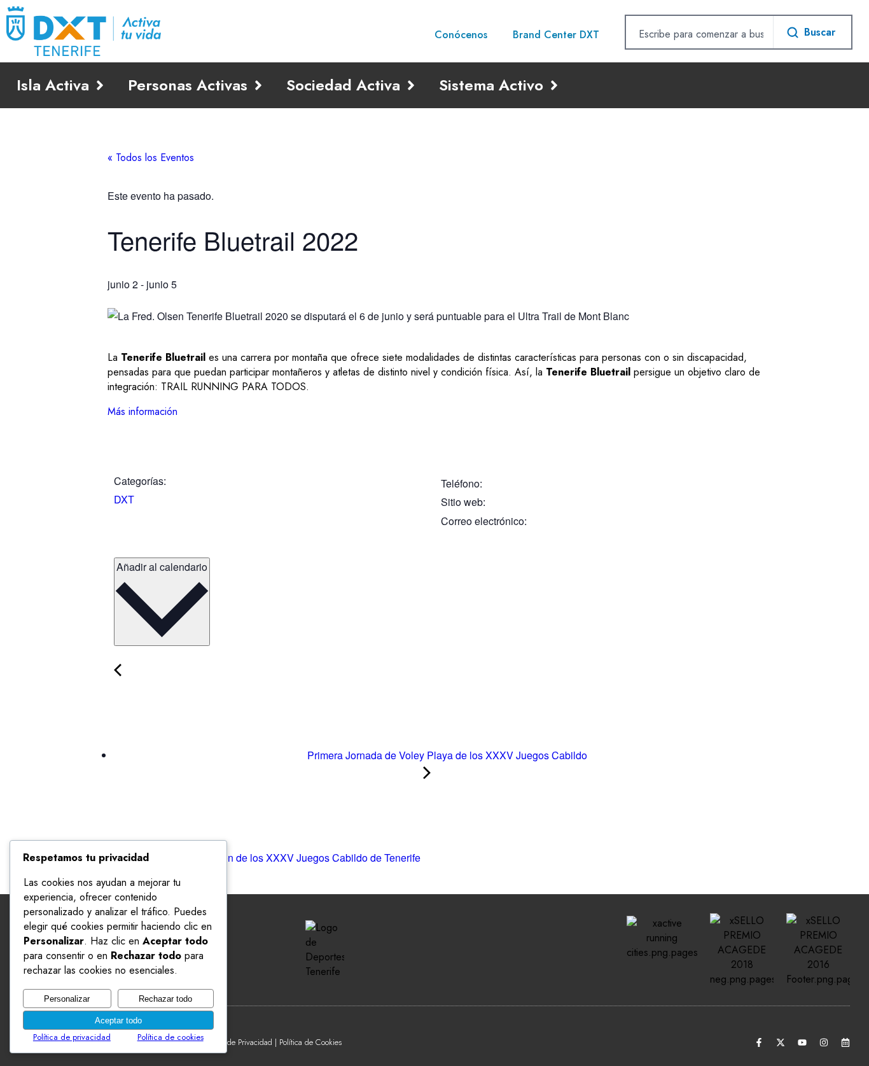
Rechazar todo (165, 999)
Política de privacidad (72, 1037)
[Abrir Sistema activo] (554, 85)
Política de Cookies (310, 1042)
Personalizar (67, 999)
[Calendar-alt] (845, 1042)
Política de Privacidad (237, 1042)
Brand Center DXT (556, 34)
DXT (124, 499)
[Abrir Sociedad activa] (411, 85)
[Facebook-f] (758, 1042)
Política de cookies (170, 1037)
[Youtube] (802, 1042)
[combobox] (699, 34)
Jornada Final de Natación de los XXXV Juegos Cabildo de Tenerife (268, 857)
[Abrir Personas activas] (258, 85)
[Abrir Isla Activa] (100, 85)
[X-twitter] (780, 1042)
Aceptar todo (118, 1020)
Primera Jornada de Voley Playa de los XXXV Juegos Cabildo (446, 755)
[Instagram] (823, 1042)
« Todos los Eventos (151, 157)
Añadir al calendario (161, 566)
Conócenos (460, 34)
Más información (142, 411)
